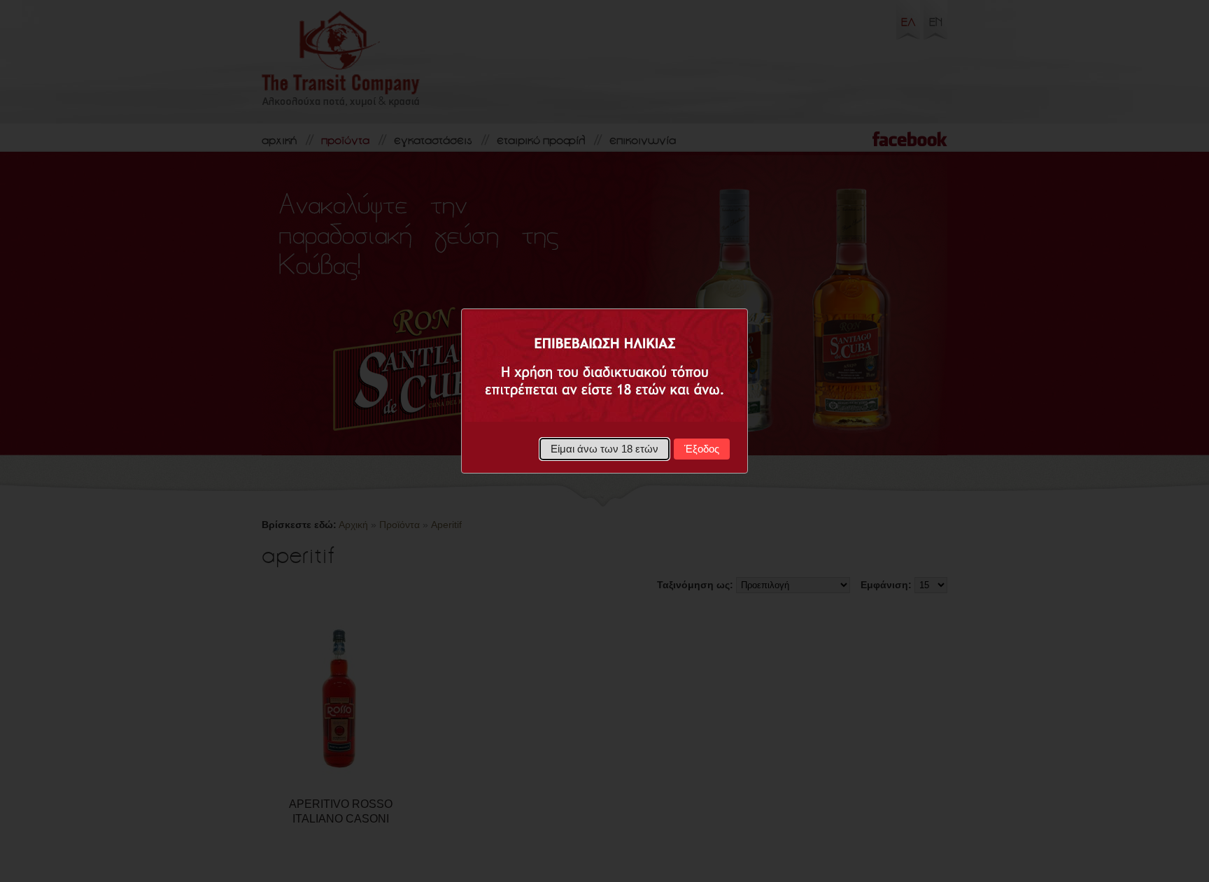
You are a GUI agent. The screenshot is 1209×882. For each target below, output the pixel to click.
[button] (605, 449)
